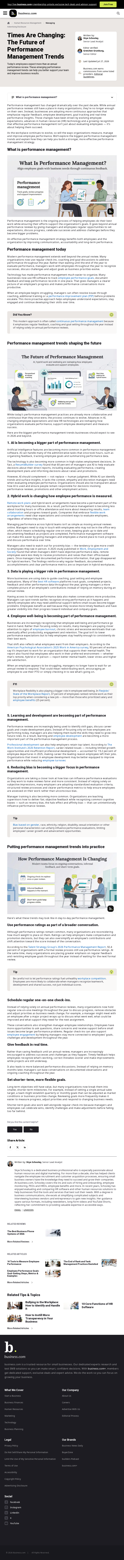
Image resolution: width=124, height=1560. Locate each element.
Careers (66, 1402)
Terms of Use (11, 1465)
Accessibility (11, 1472)
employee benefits (24, 700)
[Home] (23, 13)
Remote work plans (19, 503)
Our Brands (69, 1439)
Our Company (70, 1390)
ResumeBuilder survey (28, 464)
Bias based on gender (26, 824)
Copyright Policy (13, 1478)
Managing (50, 23)
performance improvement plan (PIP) (71, 296)
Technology (10, 1422)
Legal (8, 1439)
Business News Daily (72, 1445)
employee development (67, 736)
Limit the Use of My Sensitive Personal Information (30, 1458)
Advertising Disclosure (16, 1485)
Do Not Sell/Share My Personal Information (26, 1452)
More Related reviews (18, 1241)
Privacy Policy (11, 1445)
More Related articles (18, 1282)
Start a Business (13, 1395)
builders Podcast (70, 1458)
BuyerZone (67, 1452)
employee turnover (54, 760)
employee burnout (44, 629)
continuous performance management (80, 321)
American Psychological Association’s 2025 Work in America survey (47, 647)
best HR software (48, 581)
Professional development (23, 744)
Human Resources (14, 1409)
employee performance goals (76, 278)
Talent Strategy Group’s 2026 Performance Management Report (67, 947)
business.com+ (97, 1368)
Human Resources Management (27, 23)
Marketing (10, 1415)
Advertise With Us (71, 1409)
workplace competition (92, 978)
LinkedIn (29, 1210)
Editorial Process (70, 1415)
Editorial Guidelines (93, 75)
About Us (66, 1395)
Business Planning (14, 1429)
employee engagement (21, 1034)
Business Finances (14, 1402)
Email (18, 1210)
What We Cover (14, 1390)
